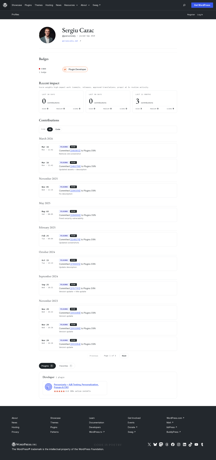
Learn (92, 418)
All (50, 129)
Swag (132, 432)
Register (191, 14)
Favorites (65, 366)
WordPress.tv (97, 432)
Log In (200, 14)
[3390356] (75, 190)
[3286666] (75, 215)
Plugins (46, 366)
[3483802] (75, 150)
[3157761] (75, 288)
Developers (95, 427)
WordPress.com (175, 418)
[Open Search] (184, 5)
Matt (170, 422)
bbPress (172, 427)
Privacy (15, 432)
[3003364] (75, 344)
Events (131, 422)
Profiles (15, 14)
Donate (133, 427)
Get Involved (134, 418)
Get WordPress (202, 5)
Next (124, 356)
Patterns (54, 432)
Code (57, 129)
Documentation (96, 422)
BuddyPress (174, 432)
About (15, 418)
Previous (94, 356)
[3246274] (75, 239)
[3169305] (75, 264)
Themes (54, 422)
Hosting (15, 427)
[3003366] (75, 328)
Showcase (55, 418)
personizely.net (70, 41)
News (14, 422)
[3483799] (75, 166)
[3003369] (75, 313)
